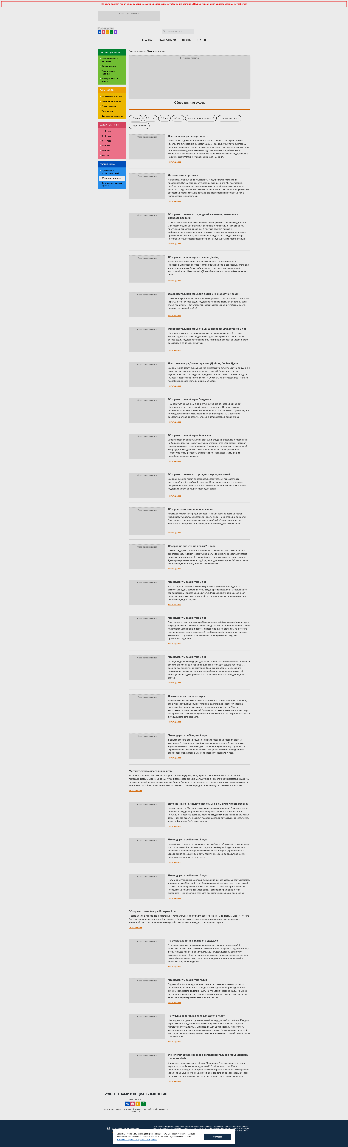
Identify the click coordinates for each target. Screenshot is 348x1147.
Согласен (218, 1136)
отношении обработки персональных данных (137, 1139)
